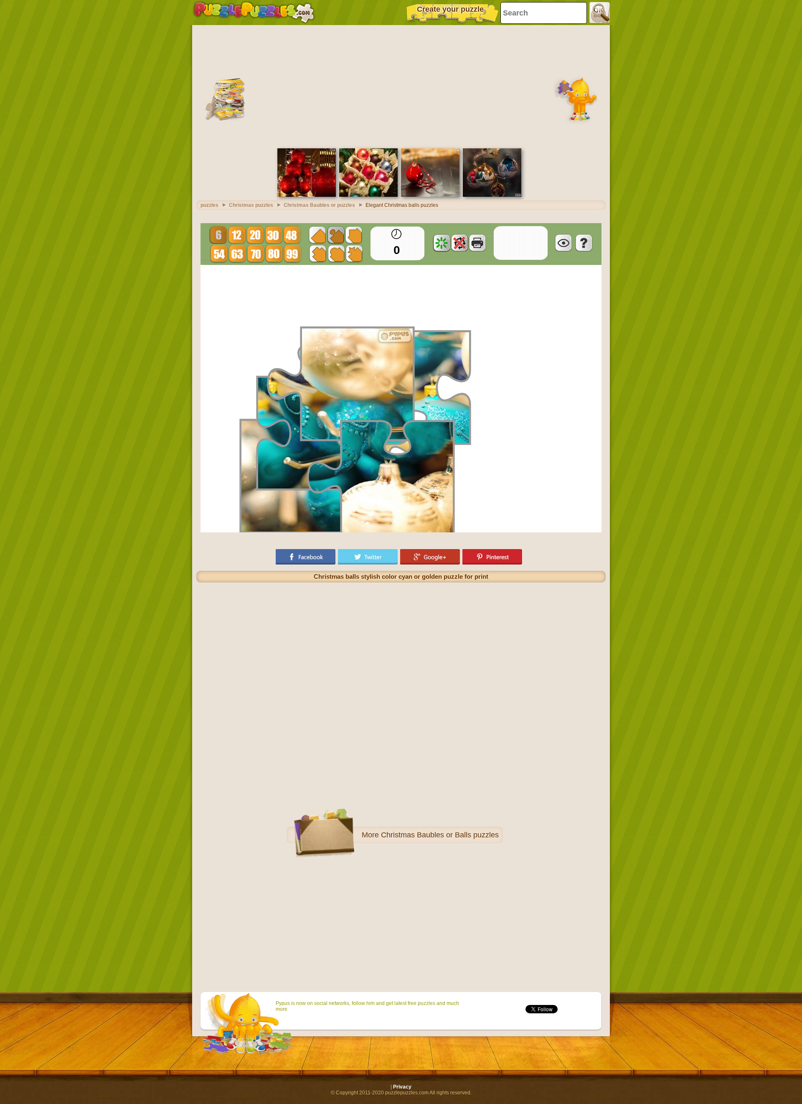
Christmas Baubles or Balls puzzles (440, 835)
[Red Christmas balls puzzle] (306, 195)
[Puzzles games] (254, 12)
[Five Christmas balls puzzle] (492, 195)
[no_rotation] (459, 242)
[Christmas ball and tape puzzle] (430, 195)
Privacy (402, 1087)
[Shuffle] (441, 242)
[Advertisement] (401, 85)
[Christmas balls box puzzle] (368, 195)
